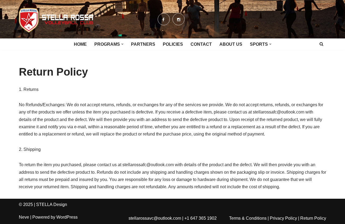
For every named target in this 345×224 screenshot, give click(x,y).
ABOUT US (230, 44)
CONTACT (201, 44)
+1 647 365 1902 (200, 218)
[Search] (321, 44)
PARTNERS (143, 44)
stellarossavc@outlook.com (155, 218)
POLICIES (173, 44)
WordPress (67, 217)
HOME (80, 44)
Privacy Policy (283, 218)
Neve (24, 217)
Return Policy (313, 218)
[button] (122, 44)
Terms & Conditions (248, 218)
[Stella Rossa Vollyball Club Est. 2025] (56, 19)
